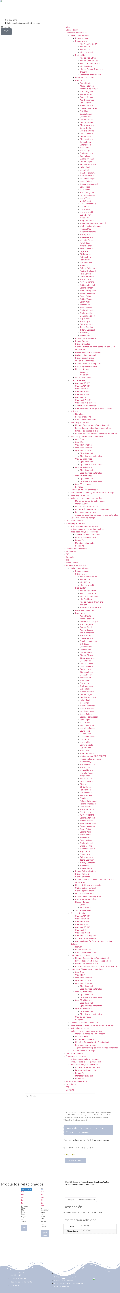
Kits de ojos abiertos (84, 358)
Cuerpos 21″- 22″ (82, 400)
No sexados (85, 375)
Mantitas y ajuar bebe (84, 543)
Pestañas (79, 487)
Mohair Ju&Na (81, 504)
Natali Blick (85, 243)
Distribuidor (80, 55)
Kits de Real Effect (88, 58)
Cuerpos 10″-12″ (82, 383)
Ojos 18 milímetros (83, 450)
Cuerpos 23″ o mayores (85, 403)
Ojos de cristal (86, 453)
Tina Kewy (84, 332)
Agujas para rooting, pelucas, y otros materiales (96, 515)
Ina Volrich (84, 170)
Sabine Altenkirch (87, 285)
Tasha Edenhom (87, 327)
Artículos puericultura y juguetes (85, 526)
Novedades (71, 551)
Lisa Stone (84, 206)
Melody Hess (85, 234)
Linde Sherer (85, 201)
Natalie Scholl (86, 246)
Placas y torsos (82, 369)
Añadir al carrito (75, 1160)
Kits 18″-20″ (85, 46)
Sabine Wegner (86, 299)
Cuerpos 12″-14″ (82, 386)
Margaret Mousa (87, 220)
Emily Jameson (86, 153)
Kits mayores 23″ (87, 52)
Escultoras (79, 80)
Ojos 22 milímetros (83, 467)
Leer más (24, 1228)
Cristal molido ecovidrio (86, 419)
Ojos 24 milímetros (83, 476)
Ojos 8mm (79, 439)
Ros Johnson (85, 279)
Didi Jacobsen (86, 139)
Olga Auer (84, 251)
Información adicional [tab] (87, 1200)
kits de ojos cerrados (84, 361)
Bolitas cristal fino (83, 417)
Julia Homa (85, 189)
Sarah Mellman (86, 307)
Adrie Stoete (85, 83)
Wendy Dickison (87, 335)
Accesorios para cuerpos (86, 405)
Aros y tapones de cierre (86, 366)
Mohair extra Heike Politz (86, 506)
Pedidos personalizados (76, 548)
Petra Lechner (86, 260)
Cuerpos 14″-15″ (82, 389)
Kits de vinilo (81, 41)
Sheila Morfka (86, 313)
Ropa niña (79, 540)
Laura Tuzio (85, 198)
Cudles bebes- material (85, 355)
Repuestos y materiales (76, 32)
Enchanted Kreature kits (90, 74)
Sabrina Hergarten (88, 290)
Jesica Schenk (86, 181)
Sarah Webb (85, 302)
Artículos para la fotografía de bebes (87, 529)
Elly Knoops (85, 150)
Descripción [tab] (71, 1200)
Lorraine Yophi (86, 212)
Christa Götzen (86, 122)
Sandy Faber (85, 296)
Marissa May (85, 229)
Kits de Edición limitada (85, 338)
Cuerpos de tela (78, 380)
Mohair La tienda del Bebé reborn (90, 501)
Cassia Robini (86, 114)
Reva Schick (85, 274)
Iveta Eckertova (87, 175)
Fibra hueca (80, 414)
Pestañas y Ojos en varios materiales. (87, 436)
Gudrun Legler (86, 161)
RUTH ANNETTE (87, 282)
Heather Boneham (88, 164)
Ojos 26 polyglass (83, 484)
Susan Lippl (85, 321)
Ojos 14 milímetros (83, 445)
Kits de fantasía (82, 341)
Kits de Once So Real (89, 60)
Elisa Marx (84, 147)
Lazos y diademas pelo (85, 537)
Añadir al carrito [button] (45, 1233)
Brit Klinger (85, 111)
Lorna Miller (85, 209)
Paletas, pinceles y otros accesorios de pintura (96, 433)
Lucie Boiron (85, 215)
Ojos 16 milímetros (83, 447)
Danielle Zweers (87, 131)
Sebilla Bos (85, 304)
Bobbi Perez (85, 103)
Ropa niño (79, 546)
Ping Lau (84, 265)
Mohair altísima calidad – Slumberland (92, 509)
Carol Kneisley (86, 119)
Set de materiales (83, 377)
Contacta (70, 557)
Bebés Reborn (72, 30)
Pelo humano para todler (86, 512)
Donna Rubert (86, 142)
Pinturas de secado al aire (86, 431)
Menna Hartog (86, 237)
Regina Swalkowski (88, 271)
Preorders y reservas (84, 77)
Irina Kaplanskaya (87, 173)
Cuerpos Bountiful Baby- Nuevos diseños (93, 408)
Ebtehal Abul (85, 145)
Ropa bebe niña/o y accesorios (84, 532)
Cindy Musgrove (87, 125)
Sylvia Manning (86, 324)
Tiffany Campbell (87, 330)
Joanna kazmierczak (89, 184)
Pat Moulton (85, 257)
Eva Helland (85, 156)
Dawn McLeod (86, 133)
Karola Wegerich (87, 192)
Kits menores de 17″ (89, 44)
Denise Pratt (85, 136)
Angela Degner (86, 97)
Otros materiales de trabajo (83, 518)
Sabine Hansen (86, 288)
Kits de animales (82, 344)
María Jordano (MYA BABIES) (93, 223)
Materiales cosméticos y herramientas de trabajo (92, 492)
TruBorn (83, 72)
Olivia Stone (85, 254)
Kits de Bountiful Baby (90, 63)
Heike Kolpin (85, 167)
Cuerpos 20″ (80, 397)
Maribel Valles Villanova (90, 226)
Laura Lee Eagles (87, 195)
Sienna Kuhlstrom (87, 316)
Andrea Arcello (86, 94)
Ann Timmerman (87, 100)
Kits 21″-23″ (85, 49)
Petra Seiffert (86, 262)
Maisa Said (85, 218)
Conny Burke (85, 128)
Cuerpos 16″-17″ (82, 391)
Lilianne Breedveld (88, 203)
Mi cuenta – (7, 27)
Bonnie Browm (86, 105)
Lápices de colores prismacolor (84, 490)
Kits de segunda (82, 38)
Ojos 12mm (80, 442)
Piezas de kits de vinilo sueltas (88, 352)
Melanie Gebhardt (88, 232)
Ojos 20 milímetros (83, 459)
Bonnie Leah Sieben (88, 108)
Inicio (68, 27)
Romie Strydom (87, 276)
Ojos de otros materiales (91, 456)
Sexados (84, 372)
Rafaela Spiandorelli (89, 268)
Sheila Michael (86, 310)
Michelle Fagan (86, 240)
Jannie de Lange (87, 178)
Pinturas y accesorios (80, 422)
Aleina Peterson (87, 86)
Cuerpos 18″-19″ (82, 394)
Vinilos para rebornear (80, 35)
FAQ (67, 554)
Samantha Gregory (88, 293)
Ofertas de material (74, 520)
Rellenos (74, 411)
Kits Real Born (86, 66)
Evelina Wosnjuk (87, 159)
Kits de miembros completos (88, 363)
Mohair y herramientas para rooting (86, 498)
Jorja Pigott (85, 187)
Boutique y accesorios (76, 523)
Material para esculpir (80, 495)
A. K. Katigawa (86, 91)
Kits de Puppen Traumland (91, 69)
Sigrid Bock (85, 318)
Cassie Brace (85, 117)
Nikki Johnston (86, 248)
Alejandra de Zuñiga (89, 89)
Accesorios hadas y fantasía (87, 534)
